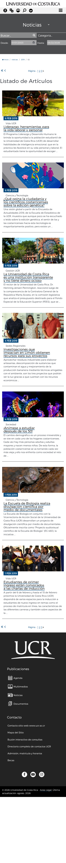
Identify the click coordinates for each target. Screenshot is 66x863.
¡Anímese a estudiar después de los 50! (19, 429)
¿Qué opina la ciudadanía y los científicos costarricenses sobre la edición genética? (26, 202)
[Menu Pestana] (31, 11)
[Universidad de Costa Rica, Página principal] (33, 3)
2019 (23, 60)
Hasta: (40, 43)
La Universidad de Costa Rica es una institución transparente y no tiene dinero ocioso (28, 277)
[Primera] (2, 70)
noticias (15, 60)
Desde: (4, 43)
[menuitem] (15, 678)
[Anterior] (5, 70)
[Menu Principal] (60, 10)
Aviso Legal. (46, 790)
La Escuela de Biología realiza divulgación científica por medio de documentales (27, 506)
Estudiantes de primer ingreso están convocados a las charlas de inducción (24, 585)
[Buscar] (34, 35)
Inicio (6, 60)
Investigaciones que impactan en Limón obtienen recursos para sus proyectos (27, 352)
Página (31, 71)
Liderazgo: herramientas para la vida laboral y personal (26, 128)
